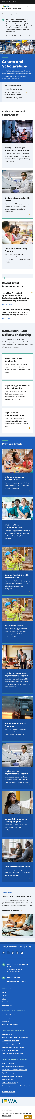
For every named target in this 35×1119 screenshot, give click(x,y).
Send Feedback (7, 1110)
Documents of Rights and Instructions (14, 1069)
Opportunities (14, 13)
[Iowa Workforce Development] (6, 6)
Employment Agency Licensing (12, 1076)
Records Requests (8, 1063)
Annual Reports (7, 1002)
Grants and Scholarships (10, 1050)
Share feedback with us (15, 981)
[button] (28, 1117)
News (4, 998)
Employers (5, 1021)
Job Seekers (6, 1018)
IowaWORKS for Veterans (12, 1047)
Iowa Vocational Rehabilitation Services (15, 1037)
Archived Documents (8, 1091)
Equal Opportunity (8, 1073)
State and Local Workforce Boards (13, 1053)
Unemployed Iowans (8, 1015)
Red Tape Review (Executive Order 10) (14, 1066)
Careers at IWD (7, 1005)
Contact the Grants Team (11, 910)
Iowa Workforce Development (11, 8)
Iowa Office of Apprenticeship (11, 1044)
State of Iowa (9, 1082)
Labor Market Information (10, 1040)
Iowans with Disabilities (10, 1024)
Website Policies (7, 1079)
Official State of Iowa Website (9, 1)
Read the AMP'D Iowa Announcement (18, 36)
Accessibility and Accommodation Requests (16, 1086)
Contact (4, 995)
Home (5, 13)
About (4, 992)
